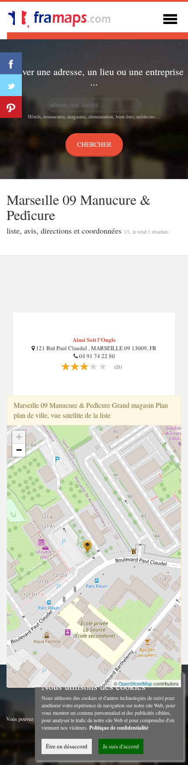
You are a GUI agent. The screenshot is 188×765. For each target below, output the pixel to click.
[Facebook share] (11, 63)
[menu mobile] (170, 17)
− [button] (19, 450)
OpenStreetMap (135, 683)
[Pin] (11, 107)
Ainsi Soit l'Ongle (94, 339)
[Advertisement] (94, 284)
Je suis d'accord (121, 746)
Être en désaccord (66, 746)
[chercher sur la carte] (64, 16)
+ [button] (19, 436)
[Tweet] (11, 85)
